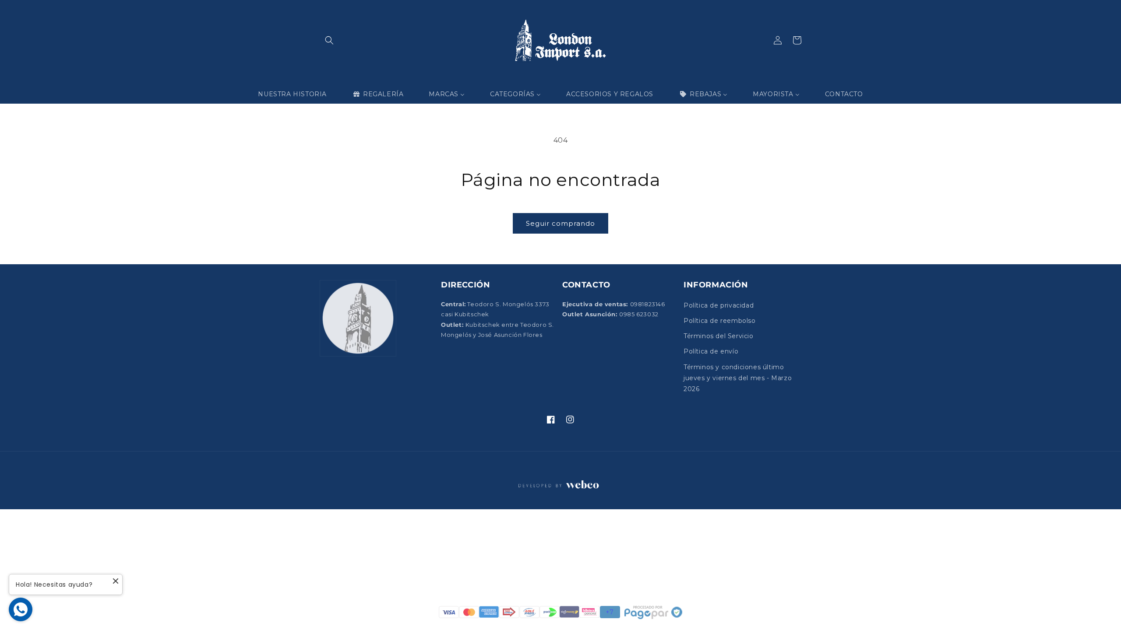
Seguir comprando (560, 223)
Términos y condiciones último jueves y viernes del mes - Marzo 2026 (738, 378)
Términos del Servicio (719, 336)
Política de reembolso (720, 321)
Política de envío (711, 351)
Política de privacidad (719, 305)
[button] (329, 40)
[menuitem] (292, 94)
